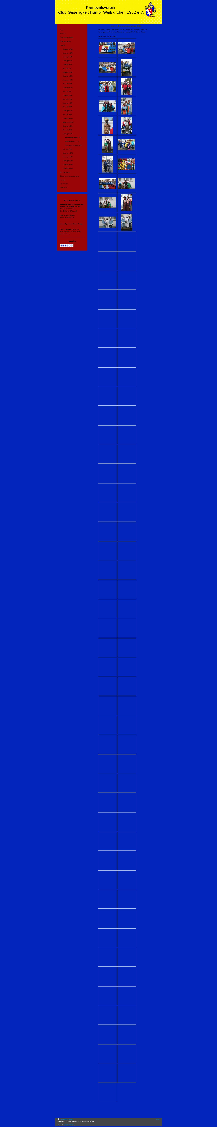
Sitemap (70, 1119)
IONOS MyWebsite (69, 1124)
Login (157, 1119)
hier (81, 224)
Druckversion (64, 1119)
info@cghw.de (69, 217)
